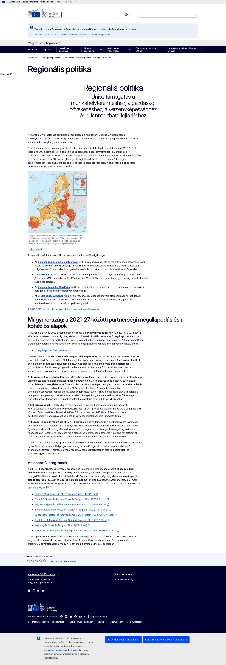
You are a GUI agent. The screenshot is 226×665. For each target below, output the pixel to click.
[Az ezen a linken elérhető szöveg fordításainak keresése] (80, 262)
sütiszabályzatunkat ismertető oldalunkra (63, 650)
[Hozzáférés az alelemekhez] (54, 49)
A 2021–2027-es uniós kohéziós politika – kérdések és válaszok (62, 309)
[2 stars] (31, 560)
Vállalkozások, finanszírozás (113, 49)
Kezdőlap (32, 49)
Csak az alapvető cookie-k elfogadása (166, 639)
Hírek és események (89, 49)
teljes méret (35, 249)
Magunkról (47, 49)
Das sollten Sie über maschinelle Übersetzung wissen (85, 34)
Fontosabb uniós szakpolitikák (78, 58)
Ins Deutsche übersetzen (46, 34)
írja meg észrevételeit (66, 561)
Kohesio (81, 536)
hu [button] (130, 14)
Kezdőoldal (33, 58)
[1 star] (29, 560)
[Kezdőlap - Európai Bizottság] (49, 13)
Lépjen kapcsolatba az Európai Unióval (181, 49)
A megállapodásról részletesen (51, 350)
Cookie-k (101, 622)
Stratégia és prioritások (64, 49)
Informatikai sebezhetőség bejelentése (46, 622)
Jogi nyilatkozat (134, 622)
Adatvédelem (116, 622)
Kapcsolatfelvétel (99, 616)
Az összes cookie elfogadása (123, 639)
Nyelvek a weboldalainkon (80, 622)
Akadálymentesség (124, 579)
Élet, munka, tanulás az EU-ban (146, 49)
